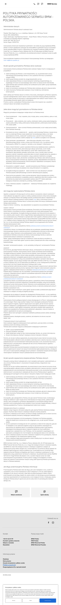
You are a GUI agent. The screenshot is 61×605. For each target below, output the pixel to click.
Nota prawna (7, 561)
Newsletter (6, 545)
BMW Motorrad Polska (38, 543)
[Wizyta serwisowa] (42, 4)
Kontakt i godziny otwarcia (11, 541)
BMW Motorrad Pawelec (38, 545)
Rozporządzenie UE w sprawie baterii (14, 567)
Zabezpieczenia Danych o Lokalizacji (43, 270)
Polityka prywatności (9, 565)
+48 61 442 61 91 (8, 539)
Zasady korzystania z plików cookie (14, 563)
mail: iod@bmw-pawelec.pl (11, 60)
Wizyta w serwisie (8, 543)
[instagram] (53, 524)
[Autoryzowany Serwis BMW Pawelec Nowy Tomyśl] (52, 4)
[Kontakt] (38, 4)
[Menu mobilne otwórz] (5, 4)
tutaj (33, 137)
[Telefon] (34, 4)
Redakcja (6, 559)
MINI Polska (34, 541)
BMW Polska (35, 539)
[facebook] (48, 524)
